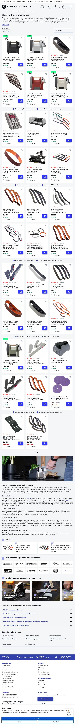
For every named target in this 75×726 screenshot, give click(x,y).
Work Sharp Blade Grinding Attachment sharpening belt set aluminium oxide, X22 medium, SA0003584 (34, 211)
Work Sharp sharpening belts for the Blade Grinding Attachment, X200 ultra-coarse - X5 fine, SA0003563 (11, 95)
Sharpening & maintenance (10, 672)
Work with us (42, 687)
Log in (49, 8)
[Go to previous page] (33, 452)
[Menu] (72, 710)
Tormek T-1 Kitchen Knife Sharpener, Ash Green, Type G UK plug (11, 362)
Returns (40, 670)
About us (41, 680)
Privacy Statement (43, 672)
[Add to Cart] (20, 64)
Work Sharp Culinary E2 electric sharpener (59, 361)
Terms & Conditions (44, 674)
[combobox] (63, 30)
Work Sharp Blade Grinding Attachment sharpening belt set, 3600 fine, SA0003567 (11, 398)
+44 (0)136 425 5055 (9, 695)
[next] (70, 590)
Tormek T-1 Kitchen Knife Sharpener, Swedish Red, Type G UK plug (35, 95)
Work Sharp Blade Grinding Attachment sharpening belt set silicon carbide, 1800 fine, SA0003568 (11, 438)
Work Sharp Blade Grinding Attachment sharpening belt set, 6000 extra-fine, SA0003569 (11, 286)
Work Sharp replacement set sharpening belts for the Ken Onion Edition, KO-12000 (11, 135)
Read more (5, 24)
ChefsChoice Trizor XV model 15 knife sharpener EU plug (35, 135)
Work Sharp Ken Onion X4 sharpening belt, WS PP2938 (35, 286)
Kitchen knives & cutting (9, 674)
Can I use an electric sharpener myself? (16, 625)
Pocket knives (6, 665)
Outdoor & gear (6, 678)
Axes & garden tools (8, 680)
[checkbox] (3, 67)
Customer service (43, 665)
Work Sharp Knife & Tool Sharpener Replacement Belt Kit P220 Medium (59, 322)
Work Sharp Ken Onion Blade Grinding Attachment (34, 171)
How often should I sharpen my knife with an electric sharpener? (25, 621)
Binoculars (5, 685)
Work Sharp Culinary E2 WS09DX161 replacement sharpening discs (59, 398)
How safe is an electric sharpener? (15, 618)
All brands (67, 571)
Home (3, 11)
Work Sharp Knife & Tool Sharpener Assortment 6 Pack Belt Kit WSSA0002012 (59, 135)
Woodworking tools (7, 687)
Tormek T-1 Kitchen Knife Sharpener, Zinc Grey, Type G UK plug (35, 59)
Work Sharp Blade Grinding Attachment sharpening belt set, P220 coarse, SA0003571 (59, 247)
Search (55, 8)
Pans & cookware (7, 676)
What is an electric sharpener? (13, 610)
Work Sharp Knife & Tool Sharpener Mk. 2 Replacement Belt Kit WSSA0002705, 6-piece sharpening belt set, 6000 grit (11, 247)
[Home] (16, 5)
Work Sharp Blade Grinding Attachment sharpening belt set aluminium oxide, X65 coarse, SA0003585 (58, 286)
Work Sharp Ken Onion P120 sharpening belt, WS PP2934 (11, 171)
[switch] (69, 715)
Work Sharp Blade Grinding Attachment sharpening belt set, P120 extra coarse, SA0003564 (35, 398)
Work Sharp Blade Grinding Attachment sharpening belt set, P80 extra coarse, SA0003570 (11, 211)
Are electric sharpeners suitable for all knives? (19, 614)
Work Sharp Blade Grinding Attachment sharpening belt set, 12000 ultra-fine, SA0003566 (35, 362)
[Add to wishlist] (22, 38)
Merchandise (42, 685)
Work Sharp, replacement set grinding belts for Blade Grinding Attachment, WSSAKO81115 (59, 171)
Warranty (41, 668)
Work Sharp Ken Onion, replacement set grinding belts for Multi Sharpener (35, 247)
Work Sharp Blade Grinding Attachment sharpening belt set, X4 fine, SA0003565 (58, 211)
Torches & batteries (7, 682)
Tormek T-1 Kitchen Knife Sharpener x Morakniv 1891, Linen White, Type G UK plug (59, 95)
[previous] (5, 590)
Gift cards (41, 683)
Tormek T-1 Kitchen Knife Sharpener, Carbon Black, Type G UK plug (11, 59)
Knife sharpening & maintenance (15, 11)
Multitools (5, 670)
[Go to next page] (41, 452)
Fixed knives (5, 668)
